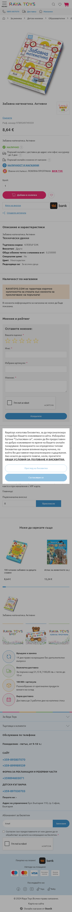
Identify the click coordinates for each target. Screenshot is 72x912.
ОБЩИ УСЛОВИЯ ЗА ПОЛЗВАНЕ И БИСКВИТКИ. (35, 459)
